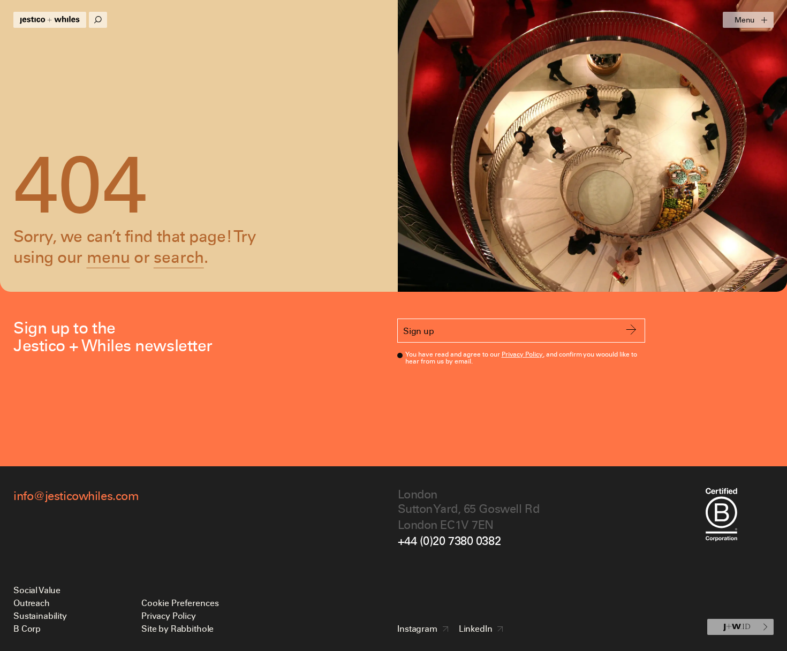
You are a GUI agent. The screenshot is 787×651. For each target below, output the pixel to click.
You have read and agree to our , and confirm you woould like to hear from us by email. (521, 357)
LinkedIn (476, 628)
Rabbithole (192, 628)
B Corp (27, 628)
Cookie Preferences (180, 602)
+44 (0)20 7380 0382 (449, 540)
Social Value (36, 589)
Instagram (417, 628)
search (179, 256)
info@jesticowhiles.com (76, 495)
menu (108, 256)
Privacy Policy (522, 354)
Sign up (418, 330)
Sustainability (40, 615)
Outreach (31, 602)
